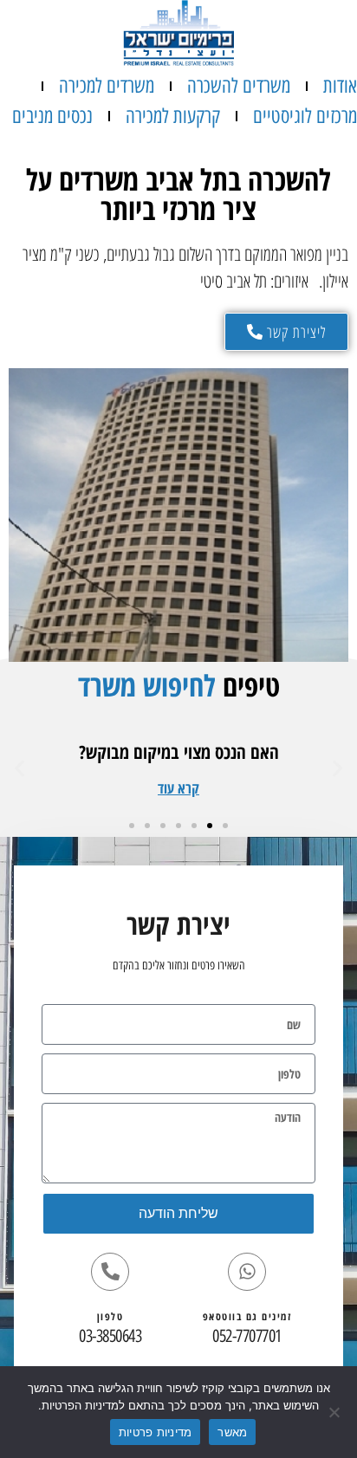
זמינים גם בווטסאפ (247, 1316)
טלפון (110, 1316)
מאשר (232, 1432)
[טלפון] (110, 1272)
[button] (178, 788)
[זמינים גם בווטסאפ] (247, 1272)
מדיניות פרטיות (155, 1432)
